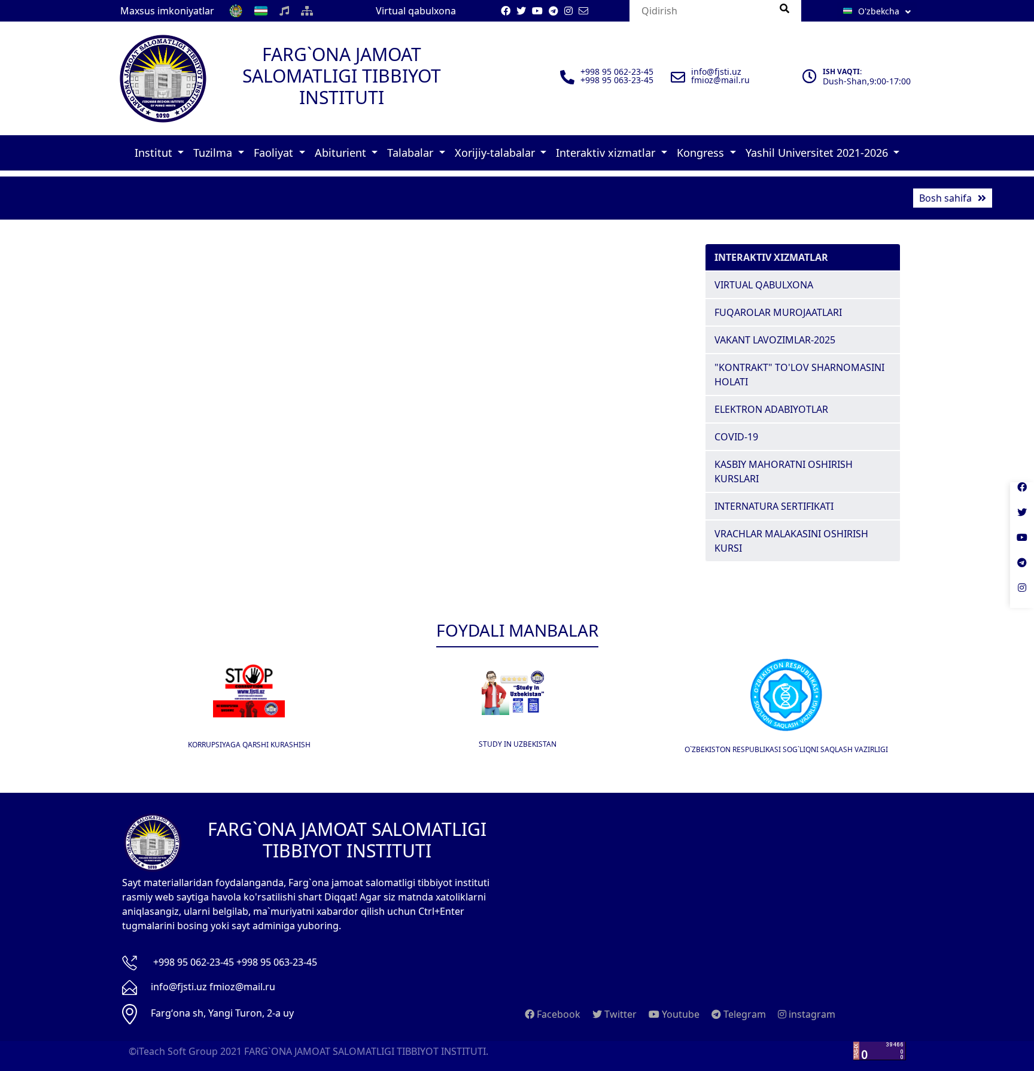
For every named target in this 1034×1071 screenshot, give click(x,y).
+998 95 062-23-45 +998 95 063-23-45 (235, 962)
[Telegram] (1022, 570)
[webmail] (583, 11)
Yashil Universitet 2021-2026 (818, 152)
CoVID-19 (736, 436)
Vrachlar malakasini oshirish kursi (791, 541)
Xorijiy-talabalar (496, 152)
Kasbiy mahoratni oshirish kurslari (783, 471)
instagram (810, 1014)
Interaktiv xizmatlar (607, 152)
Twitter (619, 1014)
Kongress (702, 152)
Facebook (557, 1014)
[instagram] (1022, 595)
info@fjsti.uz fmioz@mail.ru (213, 986)
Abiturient (342, 152)
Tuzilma (214, 152)
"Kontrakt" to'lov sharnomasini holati (799, 374)
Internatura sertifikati (774, 506)
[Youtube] (1022, 545)
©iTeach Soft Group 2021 (185, 1051)
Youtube (679, 1014)
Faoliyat (275, 152)
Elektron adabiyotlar (771, 409)
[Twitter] (1022, 520)
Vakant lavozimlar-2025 (774, 339)
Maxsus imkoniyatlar (167, 10)
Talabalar (411, 152)
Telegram (743, 1014)
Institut (155, 152)
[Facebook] (1022, 494)
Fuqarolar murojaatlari (778, 312)
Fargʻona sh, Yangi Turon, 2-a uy (222, 1013)
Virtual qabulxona (416, 10)
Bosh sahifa (945, 198)
